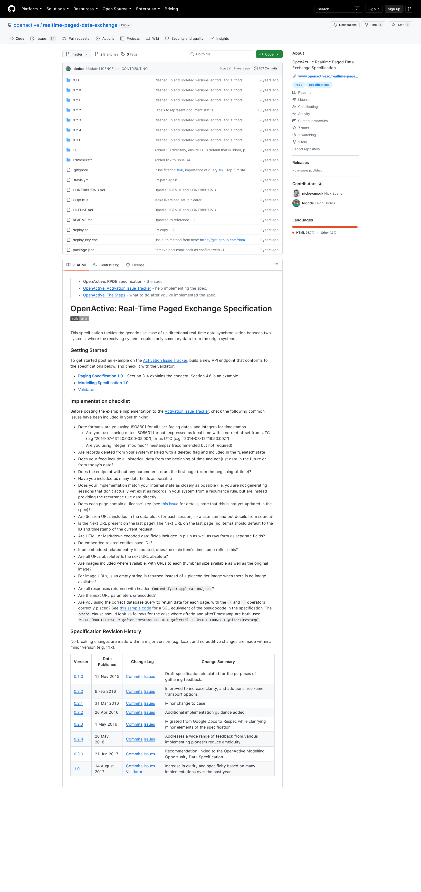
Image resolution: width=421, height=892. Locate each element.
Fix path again (165, 180)
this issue (169, 503)
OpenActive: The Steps (104, 295)
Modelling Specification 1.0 (103, 382)
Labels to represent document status (183, 110)
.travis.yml (81, 180)
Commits (134, 676)
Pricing (171, 8)
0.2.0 (77, 90)
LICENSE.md (83, 210)
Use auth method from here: (176, 240)
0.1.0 (76, 80)
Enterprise (146, 8)
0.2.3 (77, 120)
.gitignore (80, 170)
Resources (84, 8)
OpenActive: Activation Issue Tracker (117, 288)
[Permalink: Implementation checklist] (67, 401)
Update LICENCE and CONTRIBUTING (117, 68)
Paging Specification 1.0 (100, 375)
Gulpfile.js (80, 200)
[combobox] (223, 54)
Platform (29, 8)
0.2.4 (77, 130)
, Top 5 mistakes (237, 170)
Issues (149, 676)
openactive (26, 25)
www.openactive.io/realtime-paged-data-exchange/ (342, 76)
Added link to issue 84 (172, 160)
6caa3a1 (226, 68)
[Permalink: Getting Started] (67, 350)
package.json (83, 250)
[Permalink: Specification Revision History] (67, 631)
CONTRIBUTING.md (89, 190)
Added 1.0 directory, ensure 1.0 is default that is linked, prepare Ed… (209, 150)
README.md (83, 220)
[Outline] (276, 265)
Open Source (115, 8)
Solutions (56, 8)
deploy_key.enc (85, 240)
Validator (86, 389)
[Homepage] (12, 9)
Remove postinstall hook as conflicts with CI (189, 250)
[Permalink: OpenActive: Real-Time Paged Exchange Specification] (67, 313)
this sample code (135, 608)
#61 (221, 170)
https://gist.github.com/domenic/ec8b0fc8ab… (238, 240)
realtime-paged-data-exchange (80, 25)
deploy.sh (80, 230)
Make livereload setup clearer (177, 200)
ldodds (78, 68)
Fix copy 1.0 (164, 230)
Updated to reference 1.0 (174, 220)
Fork (376, 25)
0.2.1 (76, 100)
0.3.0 (77, 140)
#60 (180, 170)
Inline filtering (165, 170)
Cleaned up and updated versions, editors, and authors (198, 80)
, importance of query (200, 170)
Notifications (347, 25)
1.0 (75, 150)
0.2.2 (77, 110)
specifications (319, 84)
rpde (299, 84)
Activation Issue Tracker (165, 360)
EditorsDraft (82, 160)
